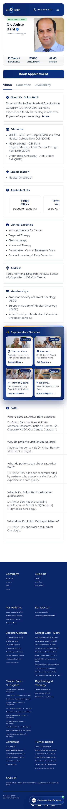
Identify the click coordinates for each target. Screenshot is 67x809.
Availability (43, 85)
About (7, 84)
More (45, 116)
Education (23, 85)
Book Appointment (33, 74)
